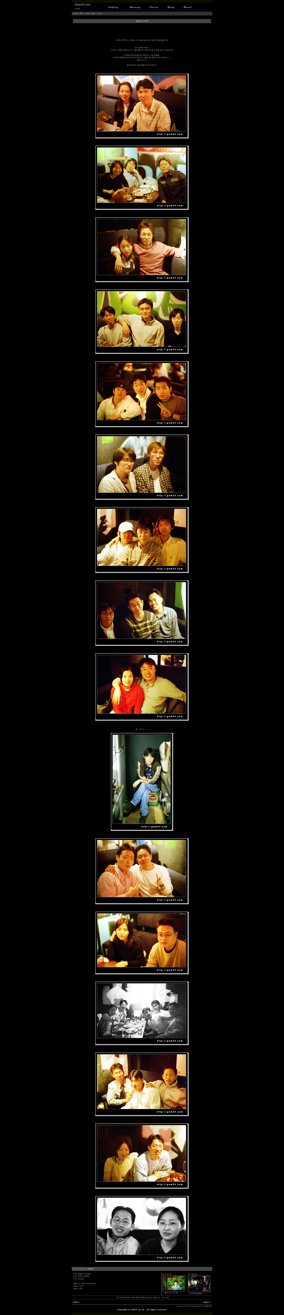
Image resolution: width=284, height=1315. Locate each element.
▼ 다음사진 (192, 1274)
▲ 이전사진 (167, 1274)
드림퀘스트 (208, 1306)
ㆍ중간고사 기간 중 (170, 1293)
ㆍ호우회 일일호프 (195, 1293)
